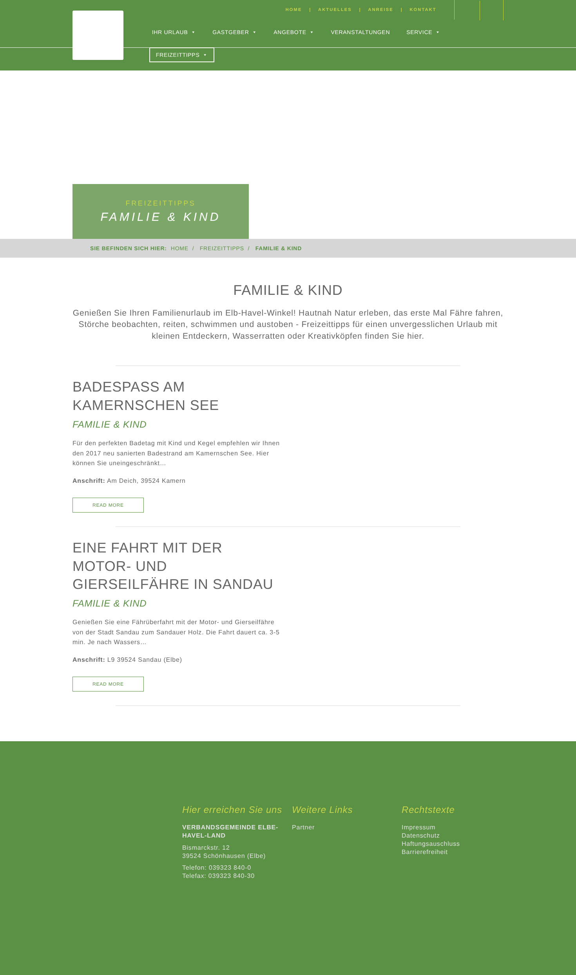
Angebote (290, 32)
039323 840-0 (230, 868)
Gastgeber (230, 32)
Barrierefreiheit (425, 852)
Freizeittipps (178, 55)
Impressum (418, 827)
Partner (303, 827)
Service (419, 32)
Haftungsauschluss (431, 844)
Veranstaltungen (360, 32)
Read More (108, 505)
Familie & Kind (109, 424)
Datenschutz (421, 835)
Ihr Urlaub (170, 32)
